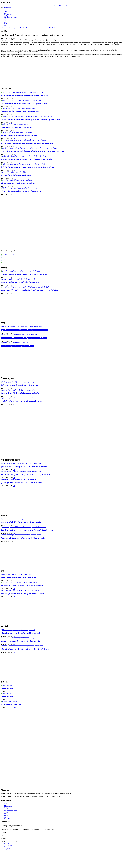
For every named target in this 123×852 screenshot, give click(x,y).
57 (13, 106)
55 (13, 396)
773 (14, 541)
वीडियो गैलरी (7, 23)
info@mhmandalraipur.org (12, 835)
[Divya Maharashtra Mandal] (61, 6)
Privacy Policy (8, 845)
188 (14, 486)
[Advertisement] (51, 71)
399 (14, 589)
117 (14, 162)
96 (13, 114)
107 (14, 146)
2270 (14, 652)
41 (13, 341)
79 (13, 333)
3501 (14, 691)
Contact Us (7, 850)
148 (14, 525)
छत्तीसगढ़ (6, 11)
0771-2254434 (11, 832)
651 (14, 533)
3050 (14, 707)
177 (14, 194)
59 (13, 98)
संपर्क (5, 25)
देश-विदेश (6, 16)
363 (14, 581)
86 (13, 404)
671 (14, 597)
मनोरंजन (6, 19)
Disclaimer (7, 848)
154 (14, 154)
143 (14, 178)
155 (14, 170)
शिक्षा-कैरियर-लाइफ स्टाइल (10, 17)
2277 (14, 636)
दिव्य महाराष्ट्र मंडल (8, 14)
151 (14, 186)
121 (14, 138)
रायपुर (5, 13)
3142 (14, 700)
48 (13, 277)
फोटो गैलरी (6, 22)
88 (13, 122)
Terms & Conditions (9, 847)
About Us (6, 844)
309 (14, 285)
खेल (5, 20)
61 (13, 388)
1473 (14, 644)
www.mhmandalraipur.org (13, 838)
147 (14, 478)
